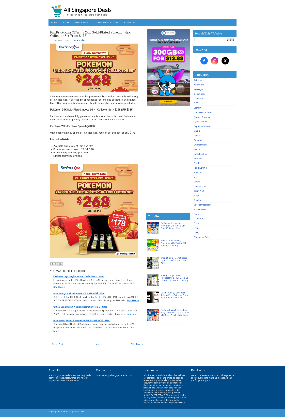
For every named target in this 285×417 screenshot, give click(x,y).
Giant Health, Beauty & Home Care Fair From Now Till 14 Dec (81, 320)
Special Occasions (202, 205)
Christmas (198, 98)
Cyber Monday (200, 121)
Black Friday (199, 94)
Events (197, 149)
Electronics (199, 140)
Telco (196, 214)
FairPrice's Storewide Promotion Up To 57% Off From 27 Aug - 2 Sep (173, 225)
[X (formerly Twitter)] (225, 60)
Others (197, 181)
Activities (198, 80)
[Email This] (51, 264)
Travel (196, 223)
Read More (59, 287)
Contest (197, 108)
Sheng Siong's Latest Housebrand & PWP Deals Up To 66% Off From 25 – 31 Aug (175, 278)
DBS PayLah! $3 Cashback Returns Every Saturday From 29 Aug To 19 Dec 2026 (174, 295)
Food (66, 22)
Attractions (199, 84)
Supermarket (82, 22)
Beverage (198, 89)
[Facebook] (204, 60)
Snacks (197, 200)
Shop (196, 195)
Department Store (202, 126)
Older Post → (137, 344)
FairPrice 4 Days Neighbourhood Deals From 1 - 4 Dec (78, 276)
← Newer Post (56, 344)
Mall (196, 177)
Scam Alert (130, 22)
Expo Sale (198, 158)
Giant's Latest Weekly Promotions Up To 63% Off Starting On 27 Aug (173, 243)
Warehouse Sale (201, 237)
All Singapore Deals (75, 411)
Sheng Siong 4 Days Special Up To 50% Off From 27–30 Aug (174, 260)
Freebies (198, 172)
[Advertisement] (168, 160)
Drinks (197, 135)
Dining (197, 131)
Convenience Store (106, 22)
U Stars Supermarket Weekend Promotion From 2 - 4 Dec (80, 307)
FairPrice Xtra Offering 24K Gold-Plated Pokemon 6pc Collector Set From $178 (90, 34)
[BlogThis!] (54, 264)
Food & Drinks (200, 168)
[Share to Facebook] (61, 264)
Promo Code (200, 186)
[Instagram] (214, 60)
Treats (197, 228)
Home (54, 22)
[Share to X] (58, 264)
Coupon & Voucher (203, 117)
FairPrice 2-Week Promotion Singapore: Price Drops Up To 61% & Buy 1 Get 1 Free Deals (175, 312)
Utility (196, 232)
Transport (198, 218)
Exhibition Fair (200, 154)
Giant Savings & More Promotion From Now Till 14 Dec (79, 293)
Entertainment (200, 145)
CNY (196, 103)
